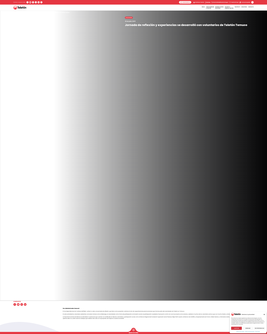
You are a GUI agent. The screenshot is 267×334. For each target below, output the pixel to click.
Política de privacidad (249, 331)
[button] (264, 314)
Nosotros (244, 7)
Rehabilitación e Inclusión (219, 7)
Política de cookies (240, 331)
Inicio (203, 7)
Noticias (23, 12)
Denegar (247, 328)
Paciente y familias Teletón (229, 7)
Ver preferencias (259, 328)
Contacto (251, 7)
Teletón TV (237, 7)
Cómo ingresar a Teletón (210, 7)
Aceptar (236, 328)
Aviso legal (257, 331)
